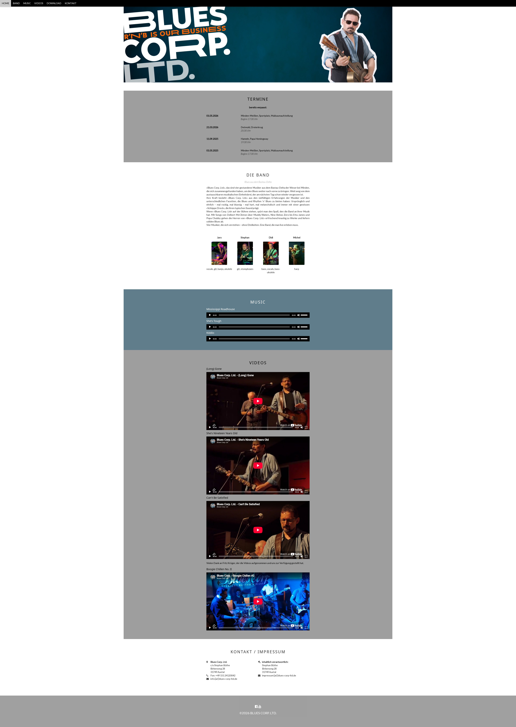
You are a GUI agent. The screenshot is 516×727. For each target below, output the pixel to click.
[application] (258, 315)
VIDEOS (38, 3)
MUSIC (27, 3)
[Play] (210, 315)
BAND (16, 3)
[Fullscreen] (306, 427)
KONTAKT (70, 3)
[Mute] (298, 315)
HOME (5, 3)
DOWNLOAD (54, 3)
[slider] (304, 314)
